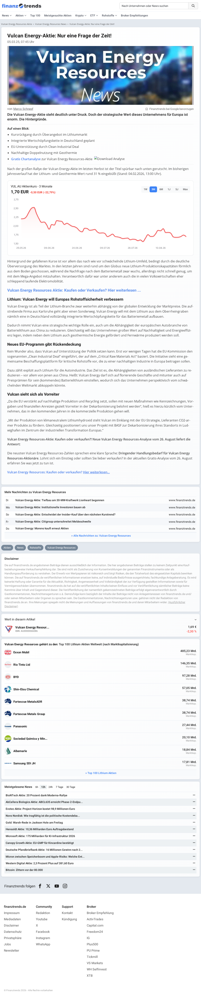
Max (185, 189)
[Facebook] (40, 886)
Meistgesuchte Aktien (57, 16)
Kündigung (69, 919)
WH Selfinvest (97, 969)
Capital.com (95, 925)
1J (169, 189)
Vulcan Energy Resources (61, 548)
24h (50, 787)
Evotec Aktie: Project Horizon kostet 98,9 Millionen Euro (40, 809)
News (20, 548)
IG (88, 938)
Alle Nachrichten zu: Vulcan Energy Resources (102, 536)
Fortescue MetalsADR (27, 701)
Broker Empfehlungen (134, 16)
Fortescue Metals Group (29, 714)
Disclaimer (11, 925)
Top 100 (35, 16)
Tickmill (92, 957)
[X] (48, 886)
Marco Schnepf (23, 109)
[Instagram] (65, 886)
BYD (16, 677)
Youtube (42, 919)
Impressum (12, 913)
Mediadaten (12, 919)
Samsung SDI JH (24, 763)
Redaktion (43, 913)
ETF (92, 16)
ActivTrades (95, 919)
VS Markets (95, 963)
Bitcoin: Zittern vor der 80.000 (24, 870)
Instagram (43, 938)
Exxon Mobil (21, 652)
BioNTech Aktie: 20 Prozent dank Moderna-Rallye (36, 795)
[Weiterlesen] (194, 795)
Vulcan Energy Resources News (50, 24)
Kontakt (67, 913)
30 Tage (70, 787)
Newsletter (11, 950)
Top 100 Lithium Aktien (102, 773)
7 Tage (59, 787)
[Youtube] (56, 886)
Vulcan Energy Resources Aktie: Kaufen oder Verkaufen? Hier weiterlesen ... (74, 290)
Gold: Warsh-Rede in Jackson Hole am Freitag (34, 823)
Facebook (43, 931)
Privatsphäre (13, 938)
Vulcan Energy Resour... (32, 627)
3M (153, 189)
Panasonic (20, 726)
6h (36, 787)
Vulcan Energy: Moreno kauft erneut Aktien (42, 528)
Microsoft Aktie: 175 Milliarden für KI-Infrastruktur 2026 (40, 836)
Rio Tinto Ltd (21, 664)
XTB (90, 975)
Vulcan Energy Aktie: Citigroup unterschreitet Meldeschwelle (53, 522)
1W (145, 189)
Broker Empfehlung (100, 913)
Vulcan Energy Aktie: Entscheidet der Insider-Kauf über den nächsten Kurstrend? (65, 515)
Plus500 (92, 944)
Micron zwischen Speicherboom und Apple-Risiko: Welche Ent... (45, 857)
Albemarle (20, 751)
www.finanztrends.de (182, 500)
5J (176, 189)
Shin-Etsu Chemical (26, 689)
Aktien (20, 16)
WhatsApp (43, 944)
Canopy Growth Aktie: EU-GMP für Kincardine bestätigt (40, 843)
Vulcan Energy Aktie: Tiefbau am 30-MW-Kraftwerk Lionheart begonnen (59, 500)
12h (43, 787)
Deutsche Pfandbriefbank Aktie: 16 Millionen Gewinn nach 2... (44, 850)
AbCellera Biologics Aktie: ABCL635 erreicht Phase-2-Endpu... (44, 802)
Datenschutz (13, 931)
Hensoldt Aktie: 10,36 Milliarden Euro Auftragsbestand (40, 829)
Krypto (79, 16)
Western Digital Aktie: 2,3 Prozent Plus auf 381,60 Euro (40, 863)
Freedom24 (95, 931)
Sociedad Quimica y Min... (30, 738)
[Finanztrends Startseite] (21, 7)
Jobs (7, 944)
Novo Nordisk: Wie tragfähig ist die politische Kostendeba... (43, 816)
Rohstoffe (108, 16)
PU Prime (93, 950)
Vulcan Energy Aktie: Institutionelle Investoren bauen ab (50, 507)
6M (161, 189)
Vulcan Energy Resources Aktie (16, 24)
